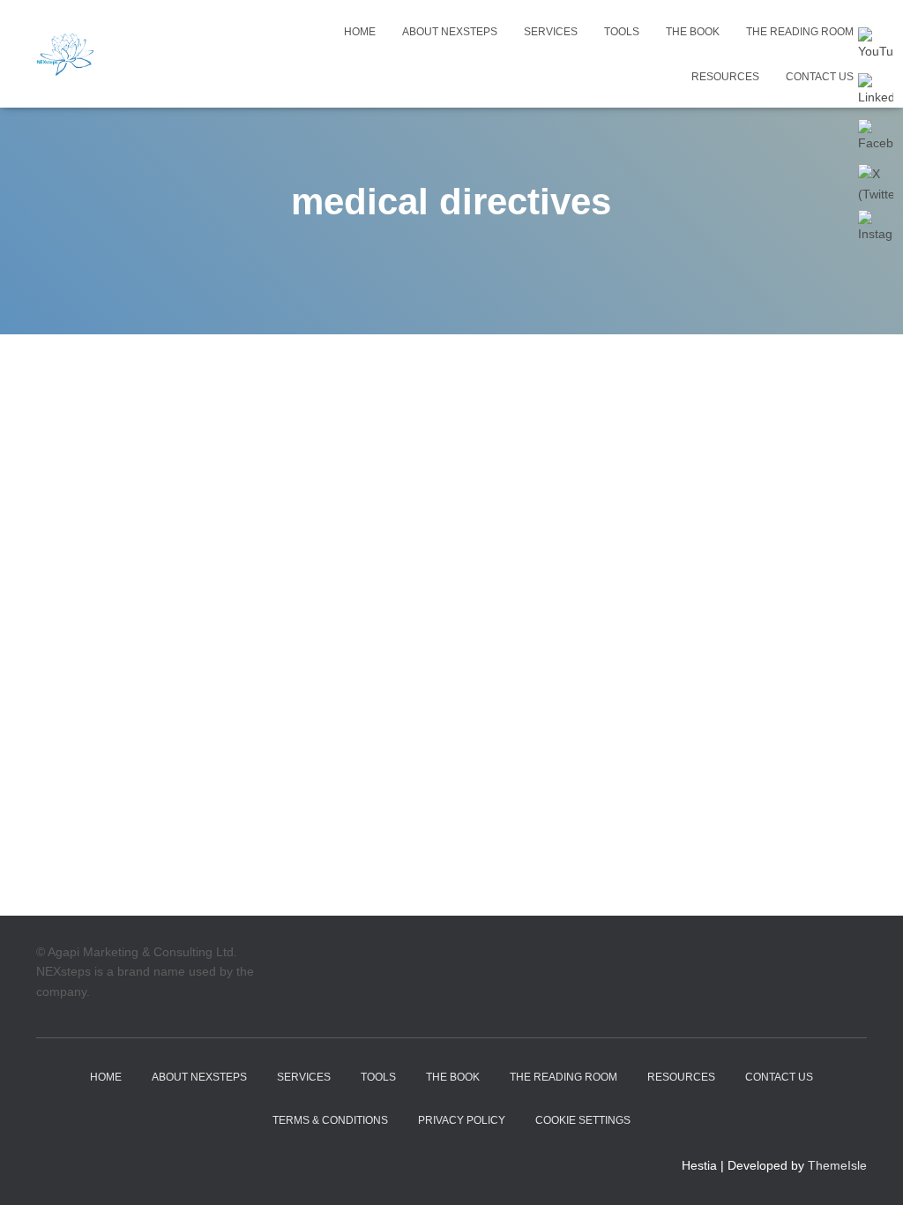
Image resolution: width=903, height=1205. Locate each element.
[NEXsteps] (66, 54)
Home (360, 32)
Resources (725, 77)
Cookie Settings (583, 1120)
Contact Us (820, 77)
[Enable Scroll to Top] (868, 1170)
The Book (693, 32)
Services (551, 32)
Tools (621, 32)
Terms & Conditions (330, 1120)
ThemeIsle (837, 1165)
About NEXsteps (449, 32)
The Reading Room (800, 32)
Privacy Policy (461, 1120)
